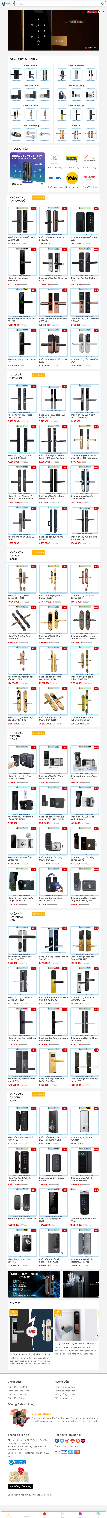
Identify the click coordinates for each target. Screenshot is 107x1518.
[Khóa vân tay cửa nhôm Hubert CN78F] (53, 520)
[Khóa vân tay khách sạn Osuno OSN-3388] (84, 940)
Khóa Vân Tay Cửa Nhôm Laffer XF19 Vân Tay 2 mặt (52, 456)
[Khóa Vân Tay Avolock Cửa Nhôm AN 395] (84, 520)
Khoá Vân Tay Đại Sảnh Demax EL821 (82, 596)
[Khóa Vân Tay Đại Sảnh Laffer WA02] (22, 619)
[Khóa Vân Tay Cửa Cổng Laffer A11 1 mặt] (53, 759)
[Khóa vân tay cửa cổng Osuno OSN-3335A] (22, 759)
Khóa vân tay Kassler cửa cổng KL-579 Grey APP (83, 899)
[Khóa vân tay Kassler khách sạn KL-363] (84, 1062)
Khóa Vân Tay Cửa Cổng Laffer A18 (20, 858)
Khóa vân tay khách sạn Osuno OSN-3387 (20, 957)
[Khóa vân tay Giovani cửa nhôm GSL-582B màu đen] (22, 479)
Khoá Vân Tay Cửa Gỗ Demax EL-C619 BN (22, 238)
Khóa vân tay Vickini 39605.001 (18, 279)
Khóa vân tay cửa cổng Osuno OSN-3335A (19, 777)
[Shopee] (78, 1441)
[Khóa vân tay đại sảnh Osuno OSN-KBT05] (53, 701)
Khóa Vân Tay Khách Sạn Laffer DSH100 (51, 1079)
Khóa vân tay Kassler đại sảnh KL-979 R (20, 678)
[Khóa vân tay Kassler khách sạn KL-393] (22, 1062)
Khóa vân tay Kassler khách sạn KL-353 (84, 1039)
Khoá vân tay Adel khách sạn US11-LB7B (22, 1039)
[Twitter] (62, 1441)
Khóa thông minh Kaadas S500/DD (51, 238)
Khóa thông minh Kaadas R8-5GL (51, 1179)
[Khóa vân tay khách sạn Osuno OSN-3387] (22, 940)
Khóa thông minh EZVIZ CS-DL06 (21, 538)
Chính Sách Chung (16, 1398)
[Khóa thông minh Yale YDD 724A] (84, 1202)
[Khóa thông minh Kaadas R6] (22, 1202)
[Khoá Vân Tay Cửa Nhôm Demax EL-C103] (53, 479)
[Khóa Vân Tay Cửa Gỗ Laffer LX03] (53, 261)
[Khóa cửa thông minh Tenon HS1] (22, 342)
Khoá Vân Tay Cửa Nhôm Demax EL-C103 (51, 497)
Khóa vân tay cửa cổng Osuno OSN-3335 (50, 858)
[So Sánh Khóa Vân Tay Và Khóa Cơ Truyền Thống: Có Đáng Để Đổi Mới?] (31, 1330)
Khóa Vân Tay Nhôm (16, 376)
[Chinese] (95, 11)
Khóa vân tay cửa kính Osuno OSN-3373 (81, 1179)
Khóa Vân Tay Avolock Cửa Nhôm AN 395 (83, 538)
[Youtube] (72, 1441)
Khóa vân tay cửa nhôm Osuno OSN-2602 (82, 497)
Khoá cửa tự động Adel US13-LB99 (53, 1219)
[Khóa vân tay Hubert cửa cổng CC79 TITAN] (22, 800)
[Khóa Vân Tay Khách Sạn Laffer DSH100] (53, 1062)
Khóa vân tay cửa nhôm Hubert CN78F (51, 538)
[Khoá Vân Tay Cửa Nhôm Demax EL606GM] (84, 398)
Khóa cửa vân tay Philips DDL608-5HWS (20, 416)
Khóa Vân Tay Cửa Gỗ (17, 199)
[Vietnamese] (88, 11)
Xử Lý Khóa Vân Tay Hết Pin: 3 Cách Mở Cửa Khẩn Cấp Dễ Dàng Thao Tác (76, 1343)
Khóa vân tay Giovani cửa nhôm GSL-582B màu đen (20, 497)
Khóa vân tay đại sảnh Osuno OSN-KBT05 (50, 718)
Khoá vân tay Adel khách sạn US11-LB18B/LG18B (53, 998)
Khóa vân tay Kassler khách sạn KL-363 (84, 1079)
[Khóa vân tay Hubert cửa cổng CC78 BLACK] (22, 881)
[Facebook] (57, 1441)
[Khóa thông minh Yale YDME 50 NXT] (22, 302)
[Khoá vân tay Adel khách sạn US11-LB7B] (22, 1021)
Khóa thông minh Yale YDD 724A (83, 1219)
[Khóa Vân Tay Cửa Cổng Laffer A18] (22, 841)
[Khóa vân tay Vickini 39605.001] (22, 261)
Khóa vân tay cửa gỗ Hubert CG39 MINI (53, 319)
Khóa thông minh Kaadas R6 (22, 1218)
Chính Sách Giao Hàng (18, 1390)
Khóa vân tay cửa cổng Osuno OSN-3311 (50, 899)
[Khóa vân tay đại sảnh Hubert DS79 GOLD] (84, 660)
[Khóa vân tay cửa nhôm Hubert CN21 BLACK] (22, 439)
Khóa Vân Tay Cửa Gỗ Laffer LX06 (84, 360)
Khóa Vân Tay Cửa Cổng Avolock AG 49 (82, 818)
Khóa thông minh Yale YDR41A (19, 1260)
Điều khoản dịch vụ (64, 1398)
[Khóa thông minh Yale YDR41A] (22, 1242)
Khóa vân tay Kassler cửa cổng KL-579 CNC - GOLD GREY (51, 818)
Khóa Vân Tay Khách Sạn (17, 917)
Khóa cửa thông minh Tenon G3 (84, 777)
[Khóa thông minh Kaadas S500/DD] (53, 221)
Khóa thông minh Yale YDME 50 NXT (22, 319)
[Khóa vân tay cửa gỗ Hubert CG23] (84, 221)
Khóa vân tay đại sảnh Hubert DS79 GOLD (81, 678)
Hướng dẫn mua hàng (65, 1387)
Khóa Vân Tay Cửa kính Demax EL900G (19, 1179)
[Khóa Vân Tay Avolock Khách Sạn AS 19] (53, 940)
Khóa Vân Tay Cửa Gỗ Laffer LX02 (53, 360)
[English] (92, 11)
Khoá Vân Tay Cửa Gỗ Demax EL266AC (84, 319)
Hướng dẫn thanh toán (66, 1390)
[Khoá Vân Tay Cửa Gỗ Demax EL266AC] (84, 302)
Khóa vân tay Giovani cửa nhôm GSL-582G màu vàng (83, 456)
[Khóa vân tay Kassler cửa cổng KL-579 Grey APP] (84, 881)
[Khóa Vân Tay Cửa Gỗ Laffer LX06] (84, 342)
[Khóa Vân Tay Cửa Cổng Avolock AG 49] (84, 800)
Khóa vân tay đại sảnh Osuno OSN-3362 (19, 596)
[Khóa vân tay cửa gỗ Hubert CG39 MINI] (53, 302)
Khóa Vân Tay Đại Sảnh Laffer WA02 (19, 637)
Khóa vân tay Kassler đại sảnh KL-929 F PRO (20, 718)
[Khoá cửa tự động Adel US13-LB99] (53, 1202)
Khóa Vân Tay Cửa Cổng (16, 736)
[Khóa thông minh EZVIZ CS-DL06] (22, 520)
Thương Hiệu (19, 148)
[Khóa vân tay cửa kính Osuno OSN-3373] (84, 1161)
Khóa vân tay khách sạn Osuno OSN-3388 (82, 957)
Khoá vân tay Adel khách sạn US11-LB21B (53, 1039)
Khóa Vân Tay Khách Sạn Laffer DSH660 (82, 998)
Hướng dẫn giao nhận (65, 1394)
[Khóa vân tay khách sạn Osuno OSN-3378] (22, 981)
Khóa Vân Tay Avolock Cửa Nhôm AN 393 (52, 416)
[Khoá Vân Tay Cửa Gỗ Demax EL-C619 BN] (22, 221)
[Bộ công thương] (17, 1462)
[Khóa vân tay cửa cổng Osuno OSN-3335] (53, 841)
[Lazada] (83, 1441)
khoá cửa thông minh (69, 1350)
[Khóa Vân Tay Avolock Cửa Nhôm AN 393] (53, 398)
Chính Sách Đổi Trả (17, 1394)
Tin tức (15, 1303)
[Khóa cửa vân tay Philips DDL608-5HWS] (22, 398)
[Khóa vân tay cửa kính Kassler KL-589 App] (84, 1242)
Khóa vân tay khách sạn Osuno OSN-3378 (20, 998)
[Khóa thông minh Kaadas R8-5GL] (53, 1161)
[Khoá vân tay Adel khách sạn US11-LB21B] (53, 1021)
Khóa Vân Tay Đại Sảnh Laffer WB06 (50, 637)
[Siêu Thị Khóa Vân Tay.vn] (8, 3)
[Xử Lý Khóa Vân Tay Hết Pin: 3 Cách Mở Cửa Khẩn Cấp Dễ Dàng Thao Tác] (76, 1325)
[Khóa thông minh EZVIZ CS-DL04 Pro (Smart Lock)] (53, 1120)
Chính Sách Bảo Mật (17, 1387)
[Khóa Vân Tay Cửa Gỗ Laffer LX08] (84, 261)
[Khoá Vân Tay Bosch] (27, 170)
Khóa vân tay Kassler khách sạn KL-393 (21, 1079)
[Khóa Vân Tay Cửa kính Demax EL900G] (22, 1161)
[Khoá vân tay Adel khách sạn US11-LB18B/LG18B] (53, 981)
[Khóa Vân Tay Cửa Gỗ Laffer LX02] (53, 342)
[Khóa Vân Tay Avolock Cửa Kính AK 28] (22, 1120)
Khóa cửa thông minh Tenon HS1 (22, 360)
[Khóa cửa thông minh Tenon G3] (84, 759)
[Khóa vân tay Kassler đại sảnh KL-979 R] (22, 660)
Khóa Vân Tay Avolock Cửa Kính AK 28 (21, 1138)
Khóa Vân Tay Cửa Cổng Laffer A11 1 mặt (51, 777)
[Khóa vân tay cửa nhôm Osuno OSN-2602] (84, 479)
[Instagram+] (67, 1441)
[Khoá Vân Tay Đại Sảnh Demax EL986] (53, 579)
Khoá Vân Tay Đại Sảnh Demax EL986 (50, 596)
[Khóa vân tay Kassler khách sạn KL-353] (84, 1021)
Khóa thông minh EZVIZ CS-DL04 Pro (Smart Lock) (52, 1138)
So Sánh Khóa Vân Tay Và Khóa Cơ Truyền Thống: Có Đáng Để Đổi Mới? (31, 1354)
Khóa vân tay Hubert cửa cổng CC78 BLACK (20, 899)
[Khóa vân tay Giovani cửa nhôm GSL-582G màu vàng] (84, 439)
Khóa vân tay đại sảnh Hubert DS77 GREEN (81, 718)
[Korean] (99, 11)
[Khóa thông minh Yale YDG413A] (84, 1120)
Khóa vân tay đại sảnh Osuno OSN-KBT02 (50, 678)
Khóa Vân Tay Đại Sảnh (16, 555)
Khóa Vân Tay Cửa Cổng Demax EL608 (82, 858)
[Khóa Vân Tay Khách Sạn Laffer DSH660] (84, 981)
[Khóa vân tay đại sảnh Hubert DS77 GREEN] (84, 701)
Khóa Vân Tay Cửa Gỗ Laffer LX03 (53, 279)
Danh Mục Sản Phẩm (24, 59)
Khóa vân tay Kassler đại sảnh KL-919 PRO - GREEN (83, 637)
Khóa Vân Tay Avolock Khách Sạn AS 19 (53, 957)
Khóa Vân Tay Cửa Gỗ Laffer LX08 (84, 279)
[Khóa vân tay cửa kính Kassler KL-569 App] (53, 1242)
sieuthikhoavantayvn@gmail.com (30, 1446)
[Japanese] (103, 11)
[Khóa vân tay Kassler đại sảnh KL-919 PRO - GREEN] (84, 619)
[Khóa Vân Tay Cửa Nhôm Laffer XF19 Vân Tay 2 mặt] (53, 439)
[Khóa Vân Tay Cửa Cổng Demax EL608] (84, 841)
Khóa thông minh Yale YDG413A (81, 1138)
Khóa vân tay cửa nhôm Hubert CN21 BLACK (19, 456)
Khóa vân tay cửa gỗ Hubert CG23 (84, 238)
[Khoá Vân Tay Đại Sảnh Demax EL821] (84, 579)
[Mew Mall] (34, 1284)
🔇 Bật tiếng (90, 47)
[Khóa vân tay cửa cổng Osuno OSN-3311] (53, 881)
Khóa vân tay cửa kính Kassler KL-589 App (81, 1260)
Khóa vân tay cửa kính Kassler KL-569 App (50, 1260)
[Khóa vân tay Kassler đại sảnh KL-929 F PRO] (22, 701)
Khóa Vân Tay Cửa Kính (16, 1097)
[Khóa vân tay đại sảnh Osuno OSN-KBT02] (53, 660)
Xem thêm (38, 197)
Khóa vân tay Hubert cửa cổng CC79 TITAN (20, 818)
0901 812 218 (22, 1449)
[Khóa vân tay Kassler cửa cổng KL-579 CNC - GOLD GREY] (53, 800)
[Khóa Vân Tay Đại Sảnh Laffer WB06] (53, 619)
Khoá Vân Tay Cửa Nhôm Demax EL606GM (82, 416)
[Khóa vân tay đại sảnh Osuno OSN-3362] (22, 579)
